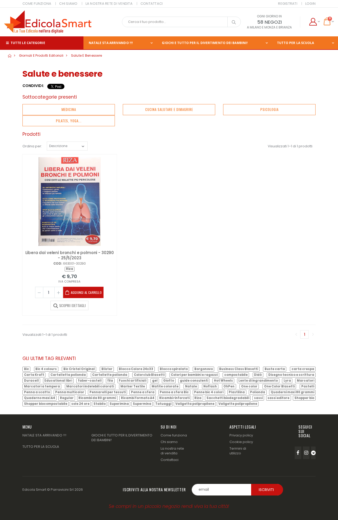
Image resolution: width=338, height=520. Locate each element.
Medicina (69, 109)
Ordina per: (32, 146)
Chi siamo (169, 441)
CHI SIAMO (68, 3)
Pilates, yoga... (69, 120)
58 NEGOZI (269, 22)
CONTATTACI (151, 3)
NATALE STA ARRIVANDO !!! (111, 43)
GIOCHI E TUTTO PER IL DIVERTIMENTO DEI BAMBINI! (205, 43)
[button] (314, 22)
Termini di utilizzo (237, 451)
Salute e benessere (86, 55)
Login (310, 3)
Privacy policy (241, 435)
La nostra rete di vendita (172, 451)
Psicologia (269, 109)
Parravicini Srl (62, 489)
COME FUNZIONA (36, 3)
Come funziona (174, 435)
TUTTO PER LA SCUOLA (295, 43)
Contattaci (170, 459)
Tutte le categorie (27, 43)
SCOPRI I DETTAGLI (72, 305)
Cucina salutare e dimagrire (169, 109)
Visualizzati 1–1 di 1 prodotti (290, 146)
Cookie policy (241, 441)
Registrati (287, 3)
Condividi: (33, 86)
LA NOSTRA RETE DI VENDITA (109, 3)
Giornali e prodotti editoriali (41, 55)
